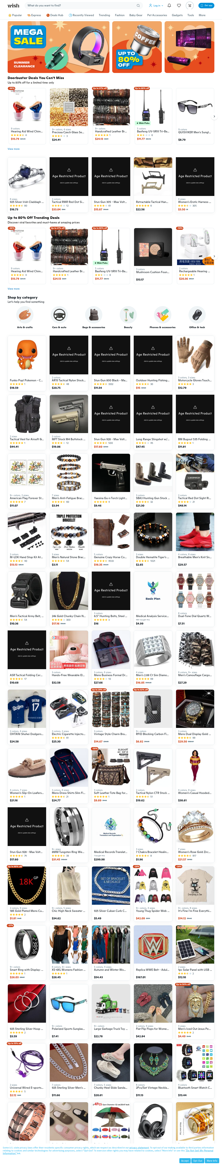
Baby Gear (135, 15)
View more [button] (14, 148)
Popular (17, 15)
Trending (104, 15)
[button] (156, 5)
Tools (190, 15)
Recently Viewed (83, 15)
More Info (212, 1160)
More (202, 15)
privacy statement (139, 1147)
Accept (185, 1160)
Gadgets (177, 15)
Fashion (120, 15)
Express (36, 15)
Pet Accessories (157, 15)
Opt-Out (197, 1160)
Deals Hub (56, 15)
